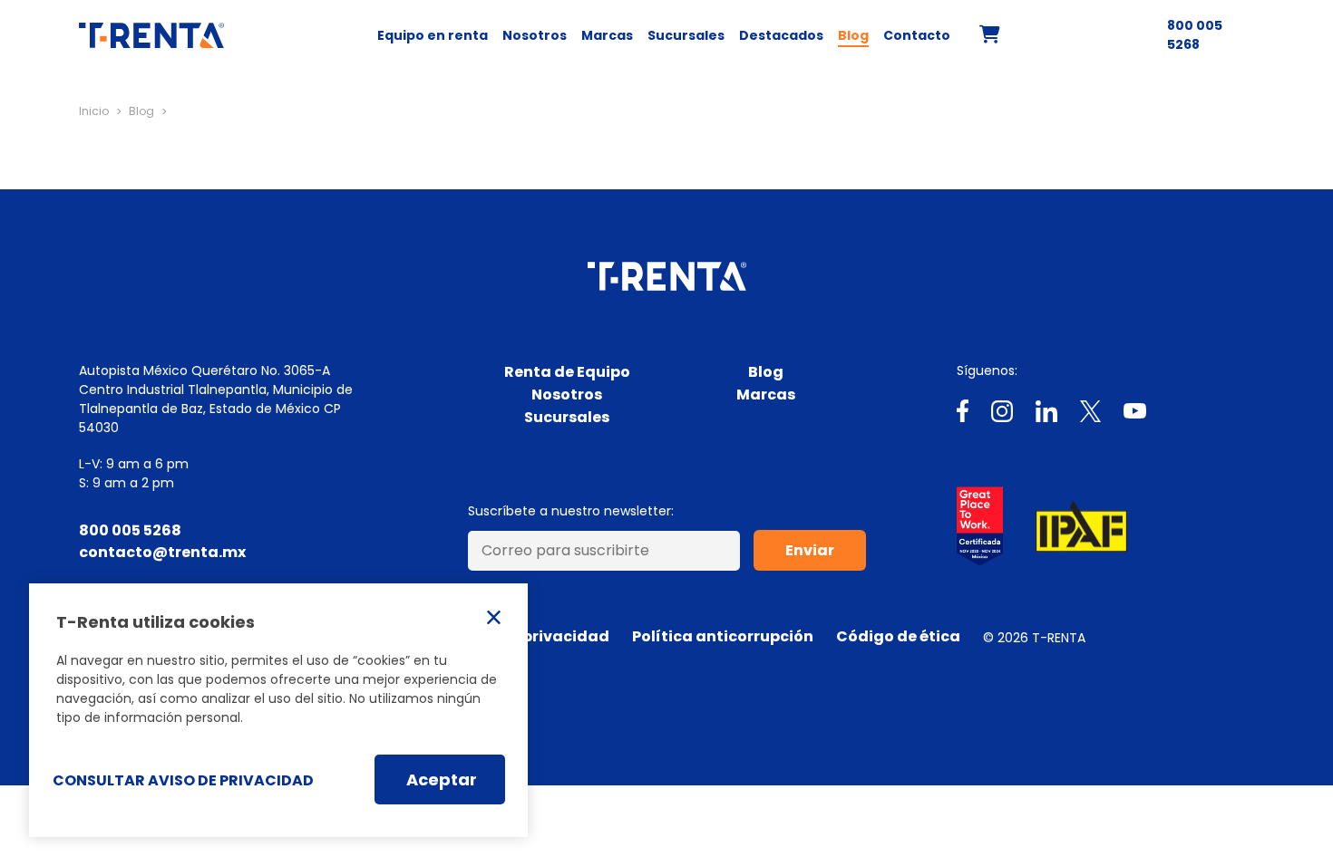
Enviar (809, 550)
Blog (853, 35)
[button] (989, 37)
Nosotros (534, 35)
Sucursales (686, 35)
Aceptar (441, 779)
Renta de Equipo (567, 371)
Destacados (781, 35)
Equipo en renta (432, 35)
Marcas (607, 35)
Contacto (916, 35)
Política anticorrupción (722, 636)
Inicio (94, 111)
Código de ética (898, 636)
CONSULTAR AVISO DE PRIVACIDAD (183, 780)
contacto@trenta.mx (162, 552)
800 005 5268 (1194, 34)
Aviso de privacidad (531, 636)
